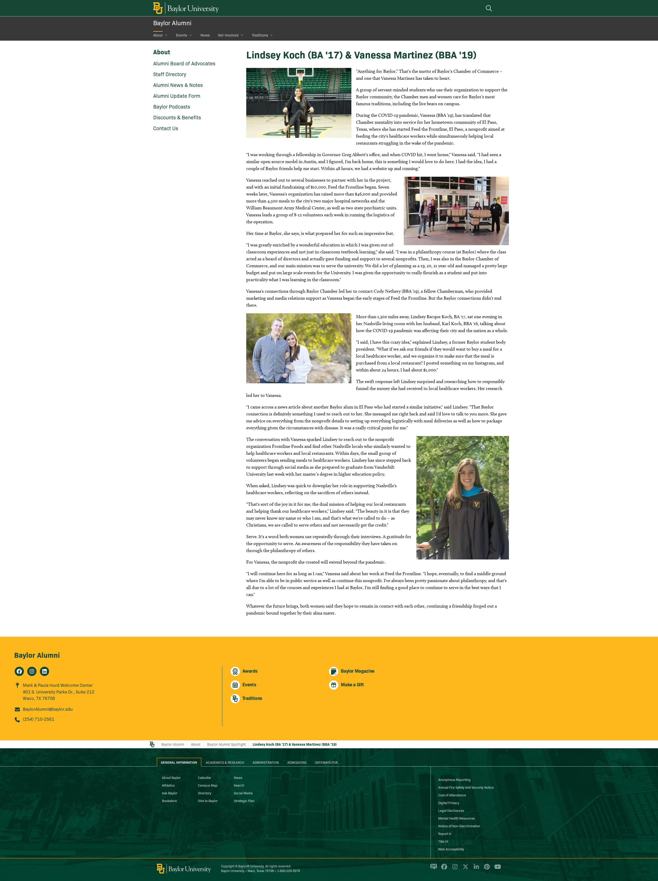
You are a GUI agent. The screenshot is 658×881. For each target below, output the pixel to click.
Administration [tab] (266, 762)
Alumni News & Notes (178, 84)
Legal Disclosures (451, 810)
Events (181, 35)
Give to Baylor (208, 800)
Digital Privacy (448, 802)
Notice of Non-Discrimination (459, 825)
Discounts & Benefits (177, 117)
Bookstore (169, 800)
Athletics (168, 785)
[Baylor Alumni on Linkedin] (44, 671)
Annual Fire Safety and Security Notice (466, 787)
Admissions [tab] (296, 762)
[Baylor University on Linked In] (475, 869)
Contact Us (165, 127)
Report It (444, 833)
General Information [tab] (179, 762)
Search (239, 785)
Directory (204, 792)
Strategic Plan (244, 800)
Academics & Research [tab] (225, 762)
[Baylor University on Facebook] (443, 869)
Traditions (260, 35)
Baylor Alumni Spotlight (226, 744)
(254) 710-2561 (38, 719)
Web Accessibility (451, 849)
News (205, 35)
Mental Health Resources (456, 818)
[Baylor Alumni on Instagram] (32, 671)
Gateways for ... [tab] (328, 762)
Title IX (443, 841)
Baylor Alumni (172, 22)
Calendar (204, 777)
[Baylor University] (185, 8)
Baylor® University (251, 866)
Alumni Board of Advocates (184, 63)
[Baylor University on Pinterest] (486, 869)
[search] (489, 8)
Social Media (243, 792)
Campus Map (207, 785)
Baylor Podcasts (171, 106)
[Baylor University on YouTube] (496, 869)
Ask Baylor (169, 792)
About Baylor (171, 777)
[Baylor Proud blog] (432, 869)
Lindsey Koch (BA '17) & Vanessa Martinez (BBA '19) (295, 744)
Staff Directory (169, 73)
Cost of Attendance (452, 795)
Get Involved (228, 35)
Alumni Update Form (176, 95)
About (158, 35)
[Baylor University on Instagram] (454, 869)
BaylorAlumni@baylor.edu (48, 709)
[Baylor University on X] (464, 869)
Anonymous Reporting (454, 779)
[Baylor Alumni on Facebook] (19, 671)
